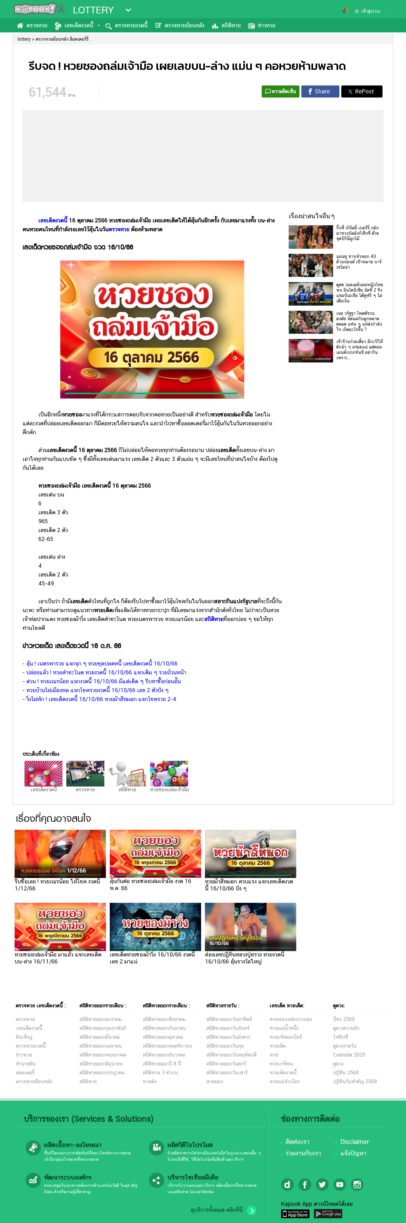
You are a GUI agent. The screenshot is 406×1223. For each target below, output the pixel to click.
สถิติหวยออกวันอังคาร (228, 1037)
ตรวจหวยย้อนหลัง (184, 25)
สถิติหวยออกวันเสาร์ (226, 1073)
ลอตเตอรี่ (25, 1073)
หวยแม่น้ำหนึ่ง (284, 1028)
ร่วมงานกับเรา (303, 1153)
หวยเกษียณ (281, 1064)
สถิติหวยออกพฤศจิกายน (167, 1046)
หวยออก (214, 1081)
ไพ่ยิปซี (340, 1037)
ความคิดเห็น (284, 91)
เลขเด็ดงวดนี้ (78, 25)
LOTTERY (93, 10)
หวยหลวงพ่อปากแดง (291, 1019)
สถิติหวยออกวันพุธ (225, 1046)
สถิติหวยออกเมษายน (100, 1046)
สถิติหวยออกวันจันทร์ (227, 1028)
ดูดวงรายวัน (345, 1046)
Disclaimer (354, 1141)
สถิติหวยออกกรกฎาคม (102, 1073)
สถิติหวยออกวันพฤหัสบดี (231, 1055)
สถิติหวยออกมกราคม (100, 1019)
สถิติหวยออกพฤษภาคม (102, 1055)
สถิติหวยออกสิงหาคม (164, 1019)
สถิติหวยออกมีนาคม (99, 1037)
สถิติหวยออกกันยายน (164, 1028)
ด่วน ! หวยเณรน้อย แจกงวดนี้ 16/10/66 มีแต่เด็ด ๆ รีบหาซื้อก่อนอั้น (103, 681)
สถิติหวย (231, 25)
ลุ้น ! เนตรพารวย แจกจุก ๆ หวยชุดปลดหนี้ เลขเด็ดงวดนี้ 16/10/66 (102, 663)
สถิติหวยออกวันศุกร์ (226, 1064)
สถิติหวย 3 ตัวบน (160, 1073)
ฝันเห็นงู (24, 1037)
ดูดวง (338, 1064)
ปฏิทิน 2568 (346, 1073)
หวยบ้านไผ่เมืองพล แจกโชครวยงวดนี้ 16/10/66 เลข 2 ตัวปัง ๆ (97, 690)
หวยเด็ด (278, 1046)
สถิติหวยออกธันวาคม (164, 1055)
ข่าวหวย (266, 25)
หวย (274, 1055)
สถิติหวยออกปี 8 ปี (162, 1064)
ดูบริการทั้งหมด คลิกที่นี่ (217, 1210)
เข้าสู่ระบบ (370, 11)
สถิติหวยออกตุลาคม (163, 1037)
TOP (390, 1211)
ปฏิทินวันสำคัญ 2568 (355, 1081)
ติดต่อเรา (297, 1141)
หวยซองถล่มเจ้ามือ (169, 790)
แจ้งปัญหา (353, 1153)
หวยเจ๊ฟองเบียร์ (286, 1037)
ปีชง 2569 (344, 1019)
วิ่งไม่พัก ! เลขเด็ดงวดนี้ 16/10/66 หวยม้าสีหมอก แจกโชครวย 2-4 (101, 699)
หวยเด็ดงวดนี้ (283, 1073)
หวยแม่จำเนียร (285, 1081)
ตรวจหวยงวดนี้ (131, 25)
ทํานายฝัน (26, 1064)
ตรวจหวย (36, 25)
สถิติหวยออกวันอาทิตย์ (229, 1019)
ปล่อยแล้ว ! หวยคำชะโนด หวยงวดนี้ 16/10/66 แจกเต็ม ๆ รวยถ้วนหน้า (106, 672)
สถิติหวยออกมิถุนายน (101, 1064)
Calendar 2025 (349, 1055)
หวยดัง (149, 1081)
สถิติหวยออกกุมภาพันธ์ (102, 1028)
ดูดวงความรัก (346, 1028)
